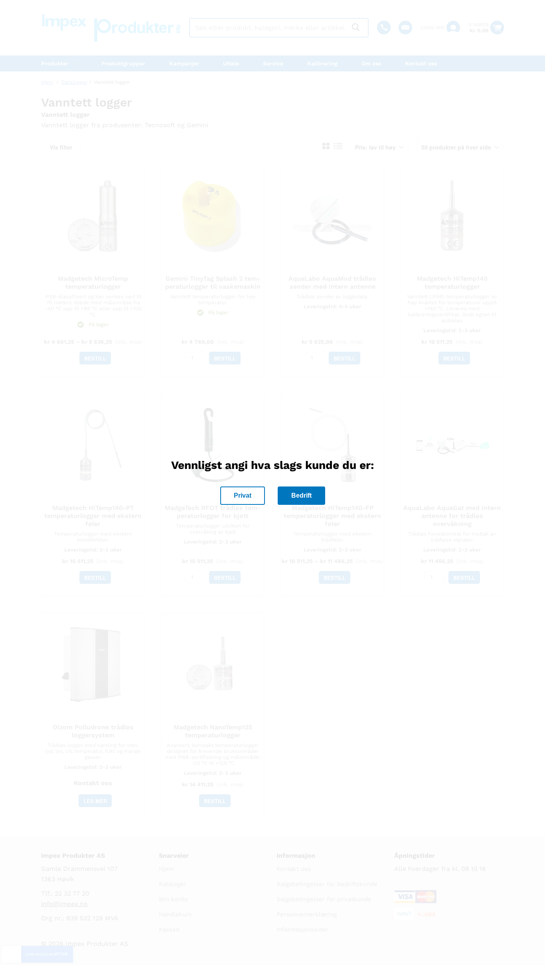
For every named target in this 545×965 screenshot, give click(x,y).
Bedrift (301, 495)
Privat (242, 495)
